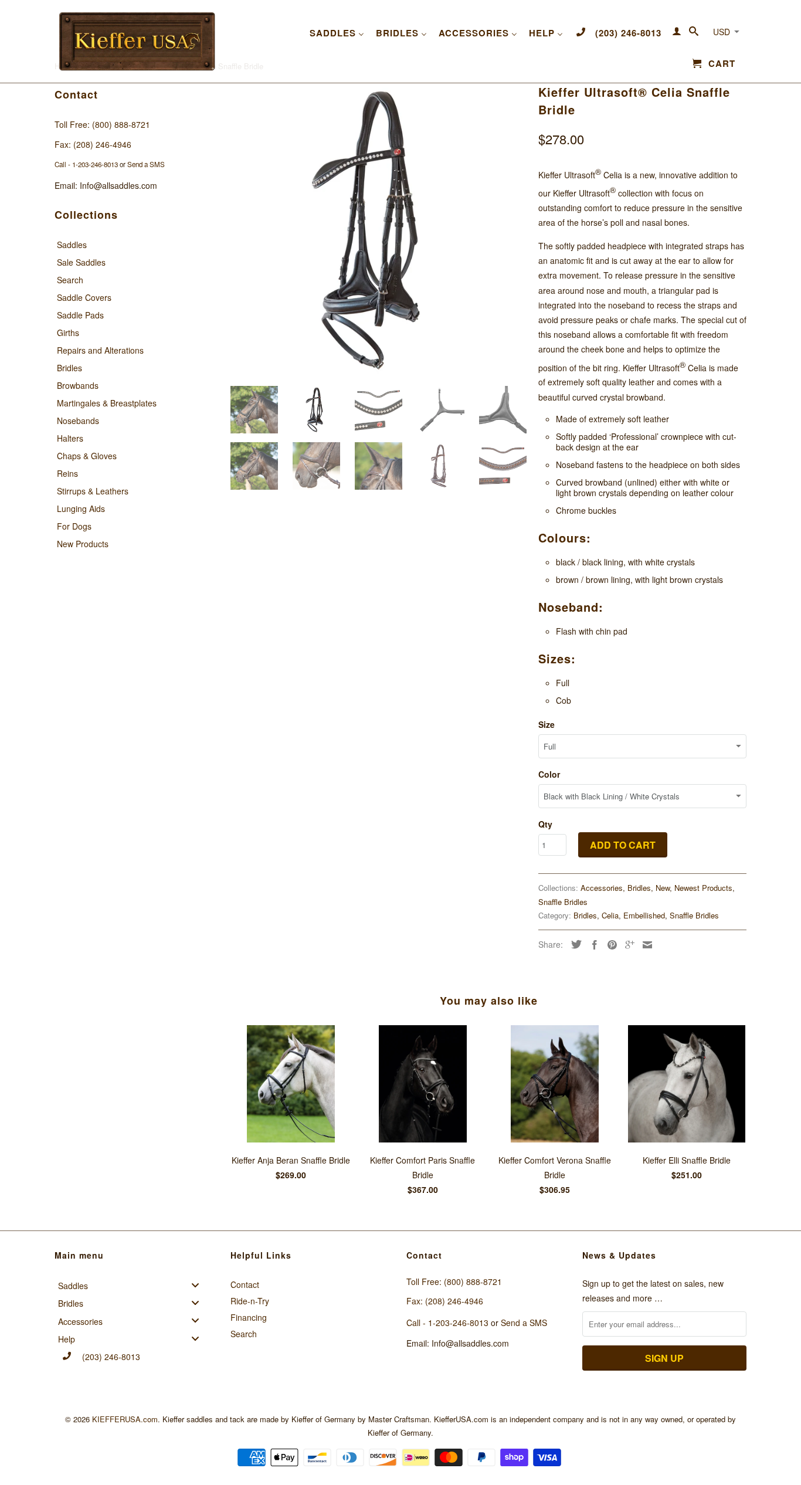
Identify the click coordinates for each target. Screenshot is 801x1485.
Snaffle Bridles (563, 901)
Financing (248, 1317)
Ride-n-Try (249, 1301)
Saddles (72, 244)
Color (549, 774)
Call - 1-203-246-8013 (86, 164)
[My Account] (677, 33)
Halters (70, 438)
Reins (67, 473)
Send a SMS (146, 164)
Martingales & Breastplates (107, 403)
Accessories (602, 887)
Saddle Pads (80, 315)
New (663, 887)
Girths (68, 332)
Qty (545, 824)
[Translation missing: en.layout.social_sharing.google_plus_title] (626, 945)
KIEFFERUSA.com (125, 1419)
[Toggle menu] (199, 1285)
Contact (244, 1284)
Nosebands (78, 420)
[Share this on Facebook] (591, 945)
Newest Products (703, 887)
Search (70, 280)
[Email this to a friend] (644, 945)
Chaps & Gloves (87, 456)
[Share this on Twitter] (573, 944)
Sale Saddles (81, 262)
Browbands (78, 385)
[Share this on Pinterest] (609, 945)
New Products (82, 544)
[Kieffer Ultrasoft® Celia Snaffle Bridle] (378, 229)
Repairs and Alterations (100, 350)
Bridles (69, 368)
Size (546, 724)
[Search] (694, 33)
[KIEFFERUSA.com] (137, 41)
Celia (610, 915)
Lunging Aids (81, 508)
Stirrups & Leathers (92, 491)
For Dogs (74, 526)
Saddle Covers (84, 297)
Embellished (644, 915)
